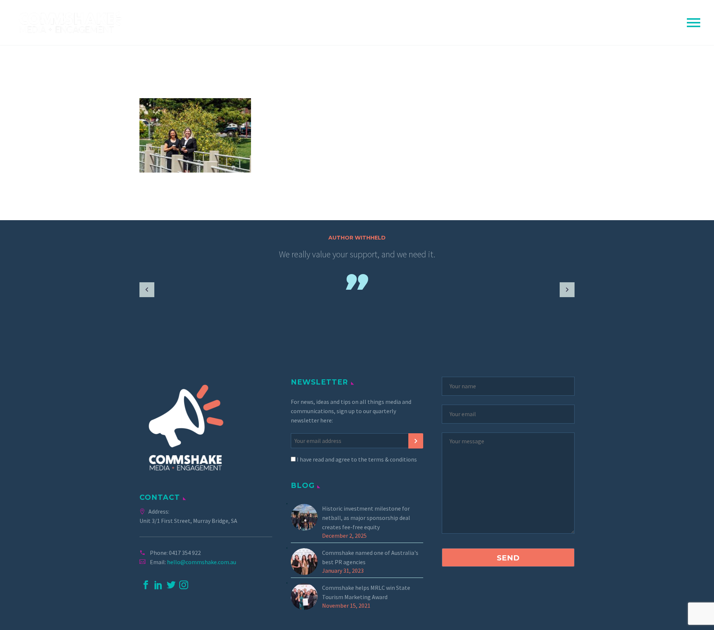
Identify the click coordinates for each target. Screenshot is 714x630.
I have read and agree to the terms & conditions (356, 459)
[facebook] (145, 585)
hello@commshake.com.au (201, 562)
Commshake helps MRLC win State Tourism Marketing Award (366, 592)
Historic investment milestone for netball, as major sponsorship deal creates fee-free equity (366, 518)
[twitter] (171, 585)
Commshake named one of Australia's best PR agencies (370, 557)
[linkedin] (158, 585)
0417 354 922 (185, 552)
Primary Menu (693, 22)
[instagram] (183, 585)
